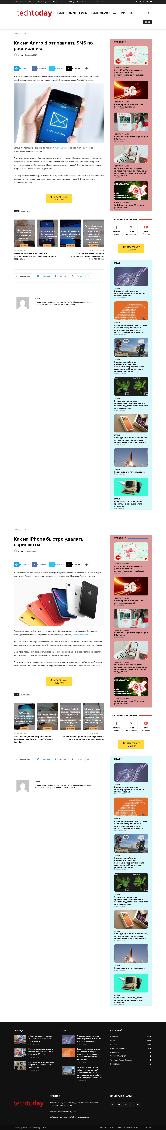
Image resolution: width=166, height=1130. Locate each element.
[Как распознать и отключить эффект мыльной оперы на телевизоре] (20, 1065)
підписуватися (146, 226)
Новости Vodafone (121, 67)
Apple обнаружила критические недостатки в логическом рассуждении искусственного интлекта (93, 233)
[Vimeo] (147, 1)
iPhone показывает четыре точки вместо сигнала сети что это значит (40, 1038)
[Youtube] (150, 1)
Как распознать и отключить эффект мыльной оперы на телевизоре (41, 1064)
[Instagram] (140, 1)
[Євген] (16, 55)
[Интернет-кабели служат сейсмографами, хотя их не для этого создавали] (131, 276)
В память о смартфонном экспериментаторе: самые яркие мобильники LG (87, 256)
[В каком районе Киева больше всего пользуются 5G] (131, 90)
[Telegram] (125, 1104)
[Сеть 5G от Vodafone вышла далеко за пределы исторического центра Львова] (131, 55)
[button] (149, 13)
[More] (86, 68)
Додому (17, 34)
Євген (20, 55)
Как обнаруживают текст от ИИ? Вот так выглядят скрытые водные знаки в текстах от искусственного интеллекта (130, 329)
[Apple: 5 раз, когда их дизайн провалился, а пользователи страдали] (131, 487)
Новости (70, 245)
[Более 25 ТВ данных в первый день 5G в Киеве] (131, 122)
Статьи (117, 288)
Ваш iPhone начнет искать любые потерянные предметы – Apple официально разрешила (35, 256)
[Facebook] (136, 1)
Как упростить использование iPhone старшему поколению (24, 233)
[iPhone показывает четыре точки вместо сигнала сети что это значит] (20, 1039)
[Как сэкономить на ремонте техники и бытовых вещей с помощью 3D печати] (20, 1052)
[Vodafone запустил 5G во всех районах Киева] (131, 190)
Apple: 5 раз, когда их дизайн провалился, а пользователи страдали (128, 503)
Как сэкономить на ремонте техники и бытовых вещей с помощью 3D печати (40, 1051)
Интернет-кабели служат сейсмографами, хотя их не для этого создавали (129, 293)
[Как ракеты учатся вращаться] (131, 457)
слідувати (131, 226)
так (116, 226)
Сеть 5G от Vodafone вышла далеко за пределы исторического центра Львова (129, 72)
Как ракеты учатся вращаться (129, 472)
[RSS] (119, 1104)
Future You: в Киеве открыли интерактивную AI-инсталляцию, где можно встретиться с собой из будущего (130, 172)
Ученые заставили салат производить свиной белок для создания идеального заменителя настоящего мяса (131, 404)
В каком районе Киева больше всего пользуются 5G (128, 105)
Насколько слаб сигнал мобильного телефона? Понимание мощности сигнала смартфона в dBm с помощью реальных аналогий (129, 367)
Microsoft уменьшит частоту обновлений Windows (70, 234)
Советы (24, 34)
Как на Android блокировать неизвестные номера (47, 234)
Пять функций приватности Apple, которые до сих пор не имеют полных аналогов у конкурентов (131, 439)
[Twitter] (143, 1)
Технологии (25, 211)
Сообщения (61, 148)
